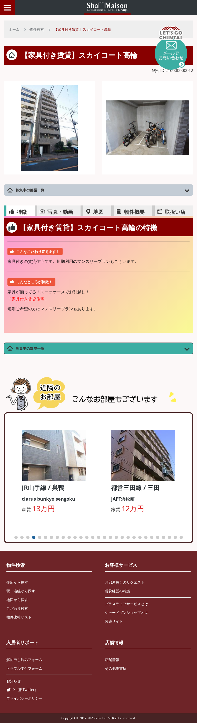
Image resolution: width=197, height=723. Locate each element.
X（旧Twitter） (25, 689)
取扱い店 (175, 211)
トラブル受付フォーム (24, 668)
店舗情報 (114, 642)
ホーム (14, 29)
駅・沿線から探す (20, 590)
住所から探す (17, 582)
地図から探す (17, 599)
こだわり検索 (17, 608)
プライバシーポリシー (24, 698)
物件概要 (134, 211)
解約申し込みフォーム (24, 659)
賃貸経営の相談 (117, 590)
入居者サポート (22, 642)
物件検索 (36, 29)
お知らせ (13, 680)
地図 (98, 211)
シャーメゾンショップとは (126, 612)
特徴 (22, 211)
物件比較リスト (19, 617)
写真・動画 (60, 211)
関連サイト (114, 621)
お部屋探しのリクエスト (124, 582)
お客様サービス (121, 565)
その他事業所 (115, 668)
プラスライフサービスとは (126, 603)
